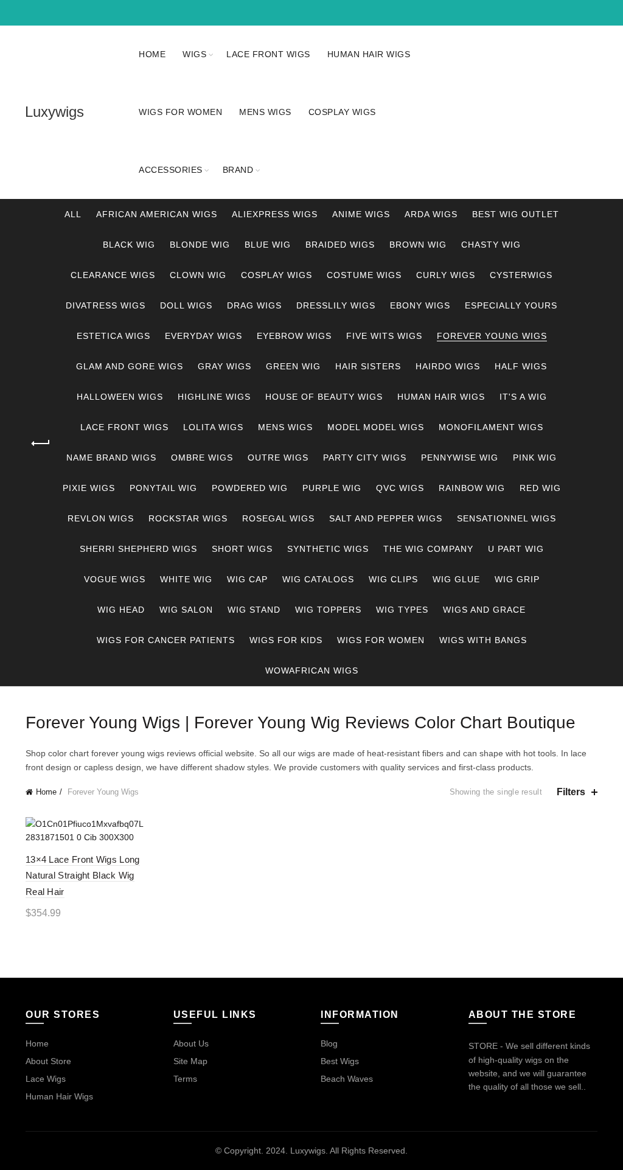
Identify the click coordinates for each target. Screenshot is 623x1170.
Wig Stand (254, 610)
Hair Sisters (368, 366)
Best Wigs (340, 1061)
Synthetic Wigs (328, 549)
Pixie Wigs (89, 488)
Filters (571, 792)
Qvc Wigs (400, 488)
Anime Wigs (361, 214)
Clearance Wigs (113, 275)
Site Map (190, 1061)
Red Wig (540, 488)
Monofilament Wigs (491, 427)
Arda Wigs (431, 214)
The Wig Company (428, 549)
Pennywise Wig (459, 457)
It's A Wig (523, 397)
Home (152, 54)
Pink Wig (535, 457)
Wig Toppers (328, 610)
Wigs (194, 54)
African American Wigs (156, 214)
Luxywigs (54, 111)
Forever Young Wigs (492, 336)
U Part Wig (516, 549)
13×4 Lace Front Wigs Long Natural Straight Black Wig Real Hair (83, 875)
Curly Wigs (445, 275)
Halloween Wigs (120, 397)
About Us (191, 1043)
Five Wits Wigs (384, 336)
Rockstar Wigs (188, 518)
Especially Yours (511, 305)
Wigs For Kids (285, 640)
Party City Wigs (364, 457)
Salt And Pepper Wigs (385, 518)
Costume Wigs (364, 275)
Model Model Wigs (375, 427)
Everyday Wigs (203, 336)
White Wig (186, 579)
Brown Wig (418, 244)
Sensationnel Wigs (506, 518)
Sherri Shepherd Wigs (138, 549)
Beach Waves (347, 1079)
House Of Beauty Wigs (324, 397)
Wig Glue (456, 579)
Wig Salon (186, 610)
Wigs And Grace (484, 610)
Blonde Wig (200, 244)
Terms (185, 1079)
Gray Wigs (224, 366)
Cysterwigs (521, 275)
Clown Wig (198, 275)
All (73, 214)
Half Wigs (521, 366)
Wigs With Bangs (483, 640)
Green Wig (293, 366)
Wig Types (402, 610)
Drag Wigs (254, 305)
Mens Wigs (265, 112)
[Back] (41, 443)
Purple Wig (331, 488)
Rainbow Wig (472, 488)
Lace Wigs (46, 1079)
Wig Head (121, 610)
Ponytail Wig (163, 488)
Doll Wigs (186, 305)
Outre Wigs (278, 457)
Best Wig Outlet (515, 214)
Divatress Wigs (105, 305)
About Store (48, 1061)
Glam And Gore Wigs (129, 366)
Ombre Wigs (202, 457)
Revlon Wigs (101, 518)
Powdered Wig (250, 488)
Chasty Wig (491, 244)
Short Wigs (242, 549)
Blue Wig (268, 244)
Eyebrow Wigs (294, 336)
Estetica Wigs (113, 336)
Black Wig (129, 244)
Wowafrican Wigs (311, 670)
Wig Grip (517, 579)
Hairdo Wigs (448, 366)
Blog (329, 1043)
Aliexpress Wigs (275, 214)
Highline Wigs (214, 397)
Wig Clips (393, 579)
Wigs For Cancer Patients (166, 640)
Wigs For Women (180, 112)
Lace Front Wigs (268, 54)
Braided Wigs (340, 244)
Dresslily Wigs (335, 305)
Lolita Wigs (213, 427)
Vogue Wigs (114, 579)
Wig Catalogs (318, 579)
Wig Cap (247, 579)
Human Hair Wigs (369, 54)
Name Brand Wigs (111, 457)
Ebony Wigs (420, 305)
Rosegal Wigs (278, 518)
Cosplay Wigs (342, 112)
